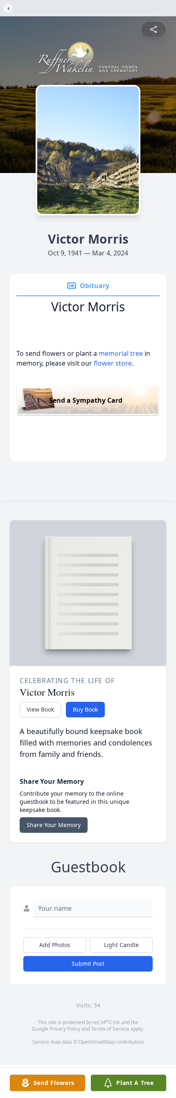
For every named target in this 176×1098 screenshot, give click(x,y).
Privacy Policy (65, 1028)
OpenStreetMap (97, 1041)
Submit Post (88, 963)
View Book (40, 709)
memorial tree (121, 353)
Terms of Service (110, 1028)
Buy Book (85, 709)
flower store (113, 363)
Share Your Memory (54, 825)
